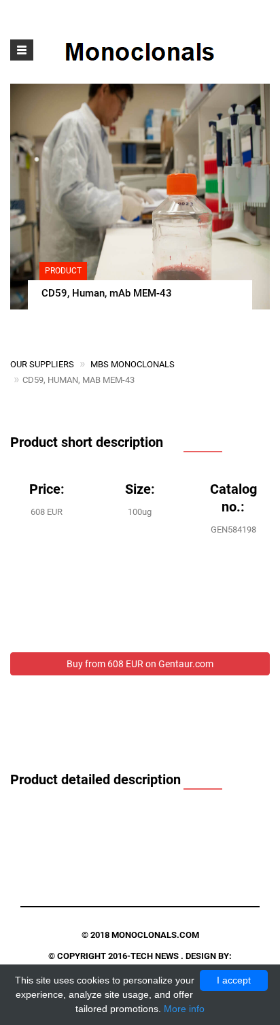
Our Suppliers (42, 364)
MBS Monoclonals (132, 364)
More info (184, 1008)
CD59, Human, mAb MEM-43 (106, 293)
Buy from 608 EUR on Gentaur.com (140, 663)
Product (63, 270)
